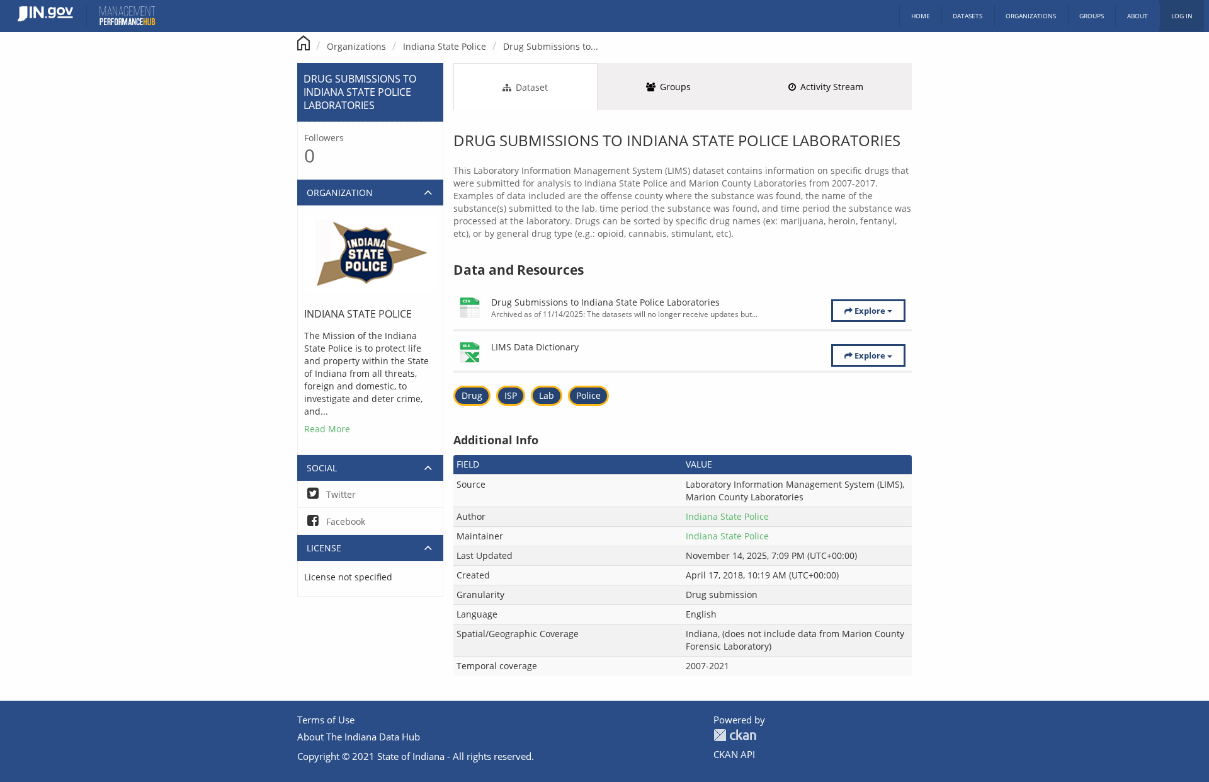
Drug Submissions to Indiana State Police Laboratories (605, 302)
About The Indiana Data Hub (358, 736)
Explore (870, 310)
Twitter (340, 494)
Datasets (967, 15)
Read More (327, 429)
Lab (546, 395)
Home (920, 15)
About (1137, 15)
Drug (472, 395)
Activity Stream (830, 87)
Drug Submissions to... (550, 46)
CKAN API (734, 754)
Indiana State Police (444, 46)
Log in (1182, 15)
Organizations (1031, 15)
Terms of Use (326, 719)
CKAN (734, 735)
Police (588, 395)
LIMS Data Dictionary (535, 347)
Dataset (530, 87)
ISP (510, 395)
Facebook (344, 521)
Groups (1091, 15)
